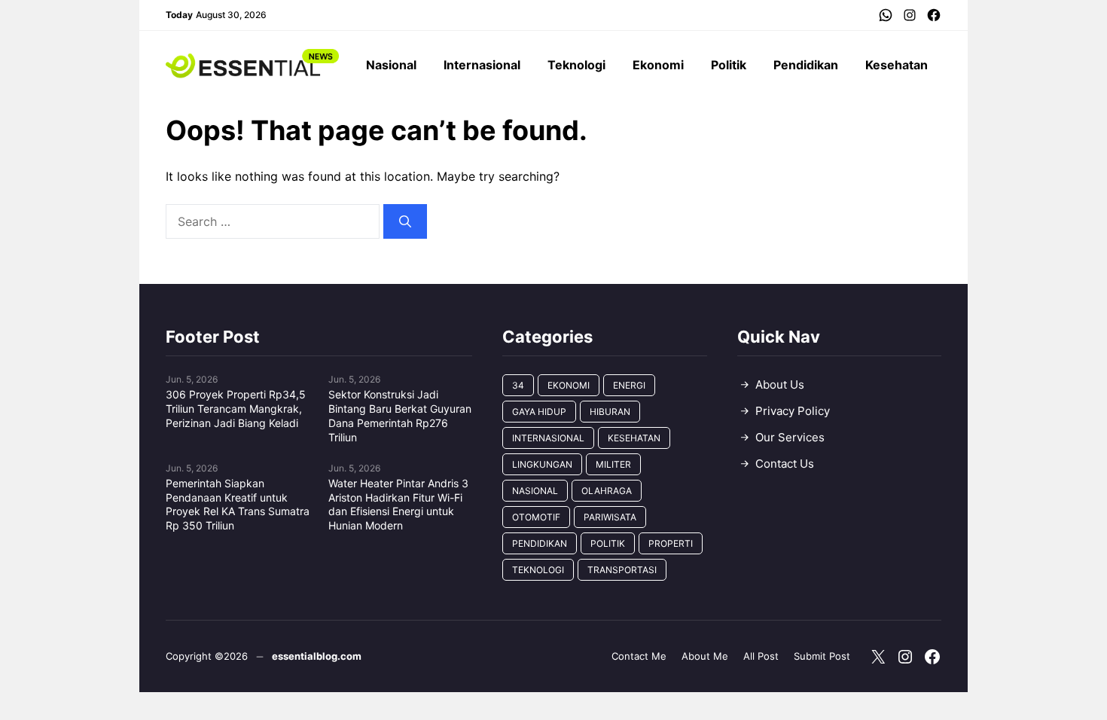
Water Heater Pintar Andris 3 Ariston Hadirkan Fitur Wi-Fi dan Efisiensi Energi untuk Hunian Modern (398, 504)
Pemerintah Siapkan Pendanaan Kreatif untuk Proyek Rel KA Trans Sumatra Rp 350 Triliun (238, 504)
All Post (761, 656)
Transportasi (622, 569)
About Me (705, 656)
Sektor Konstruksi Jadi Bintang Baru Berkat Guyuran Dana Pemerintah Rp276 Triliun (399, 416)
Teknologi (576, 64)
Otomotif (536, 517)
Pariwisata (610, 517)
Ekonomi (658, 64)
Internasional (482, 64)
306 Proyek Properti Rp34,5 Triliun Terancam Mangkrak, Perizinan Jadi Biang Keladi (236, 408)
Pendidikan (805, 64)
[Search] (405, 221)
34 (518, 385)
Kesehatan (896, 64)
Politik (728, 64)
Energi (629, 385)
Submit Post (822, 656)
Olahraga (606, 490)
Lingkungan (542, 464)
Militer (613, 464)
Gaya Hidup (539, 411)
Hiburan (610, 411)
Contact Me (638, 656)
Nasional (391, 64)
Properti (670, 543)
